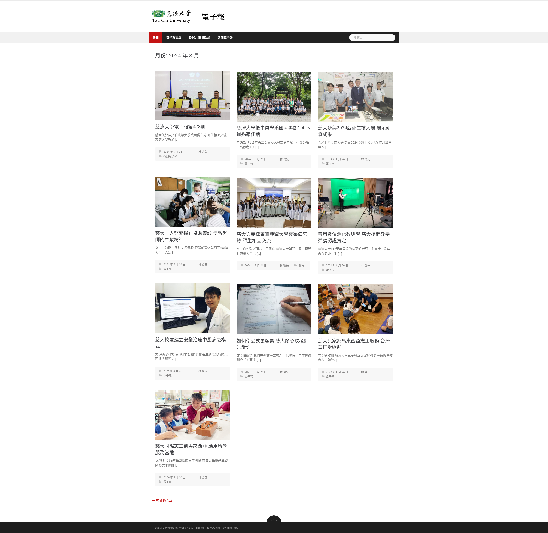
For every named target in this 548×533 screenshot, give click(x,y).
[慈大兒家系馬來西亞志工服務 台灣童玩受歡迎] (355, 309)
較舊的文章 (164, 500)
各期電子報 (225, 37)
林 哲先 (202, 152)
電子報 (249, 164)
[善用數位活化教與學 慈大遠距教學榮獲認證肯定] (355, 202)
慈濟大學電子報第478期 (180, 126)
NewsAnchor (214, 528)
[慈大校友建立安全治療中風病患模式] (192, 308)
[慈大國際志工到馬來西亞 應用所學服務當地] (192, 414)
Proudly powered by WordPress (172, 528)
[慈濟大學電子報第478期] (192, 95)
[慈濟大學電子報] (188, 16)
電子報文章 (173, 37)
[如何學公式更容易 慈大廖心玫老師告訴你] (274, 309)
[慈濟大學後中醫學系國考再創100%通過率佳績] (274, 96)
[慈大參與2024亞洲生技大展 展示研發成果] (355, 96)
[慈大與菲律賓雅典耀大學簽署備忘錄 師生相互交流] (274, 202)
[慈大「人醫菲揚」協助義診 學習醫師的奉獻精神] (192, 201)
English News (199, 37)
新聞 (156, 37)
